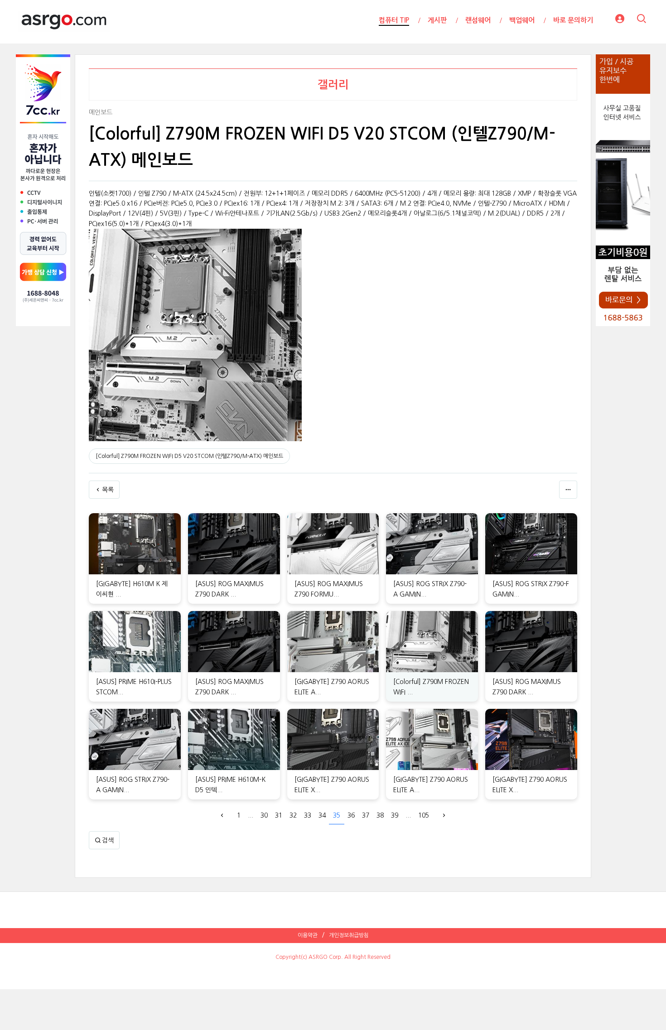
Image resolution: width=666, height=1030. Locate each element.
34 (322, 815)
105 (423, 815)
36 (351, 815)
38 (380, 815)
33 (307, 815)
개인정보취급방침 (349, 935)
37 (365, 815)
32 (293, 815)
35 (336, 815)
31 (278, 815)
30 (264, 815)
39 (394, 815)
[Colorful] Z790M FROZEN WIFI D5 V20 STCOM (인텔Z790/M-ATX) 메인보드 (189, 456)
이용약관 (308, 935)
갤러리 (333, 84)
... (250, 815)
